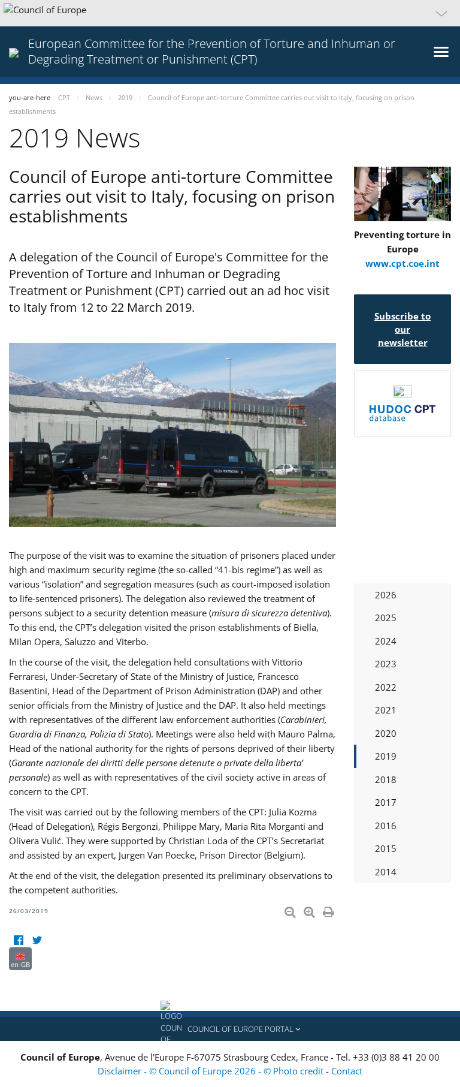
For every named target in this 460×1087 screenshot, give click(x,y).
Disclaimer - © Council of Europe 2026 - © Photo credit (212, 1071)
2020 (386, 733)
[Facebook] (18, 940)
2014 (386, 872)
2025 (386, 618)
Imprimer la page (329, 909)
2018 (386, 779)
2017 (386, 802)
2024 (386, 641)
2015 (386, 848)
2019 (386, 756)
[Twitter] (37, 940)
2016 (386, 826)
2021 (386, 710)
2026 (386, 595)
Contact (346, 1071)
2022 (386, 687)
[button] (230, 13)
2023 (386, 664)
